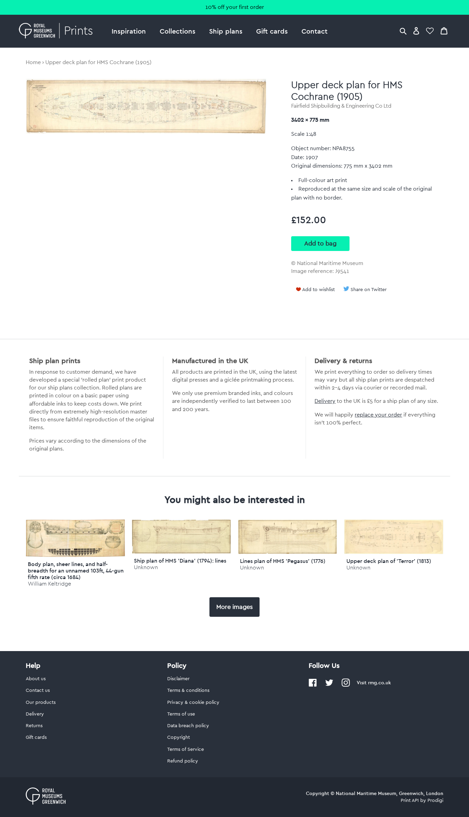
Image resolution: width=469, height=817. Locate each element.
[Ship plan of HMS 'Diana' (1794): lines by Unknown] (181, 552)
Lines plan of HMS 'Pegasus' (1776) (282, 560)
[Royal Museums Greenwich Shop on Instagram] (346, 685)
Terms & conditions (188, 690)
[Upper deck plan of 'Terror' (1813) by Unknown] (393, 552)
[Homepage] (57, 31)
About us (36, 678)
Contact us (38, 690)
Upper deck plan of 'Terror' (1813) (388, 560)
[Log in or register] (416, 31)
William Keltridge (49, 583)
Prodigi (435, 800)
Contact (314, 31)
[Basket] (444, 31)
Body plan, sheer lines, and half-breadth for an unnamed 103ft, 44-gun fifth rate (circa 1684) (76, 570)
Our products (41, 702)
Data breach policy (188, 725)
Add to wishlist (318, 289)
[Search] (403, 31)
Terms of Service (185, 749)
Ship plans (225, 31)
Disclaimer (178, 678)
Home (33, 62)
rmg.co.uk (379, 683)
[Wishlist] (429, 31)
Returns (34, 725)
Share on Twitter (369, 289)
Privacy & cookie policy (193, 702)
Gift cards (272, 31)
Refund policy (182, 761)
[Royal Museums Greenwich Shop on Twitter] (329, 685)
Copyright (178, 737)
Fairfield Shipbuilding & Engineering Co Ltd (341, 106)
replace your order (378, 415)
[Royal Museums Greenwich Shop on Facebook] (313, 685)
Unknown (146, 567)
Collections (177, 31)
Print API (410, 800)
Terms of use (181, 714)
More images (234, 607)
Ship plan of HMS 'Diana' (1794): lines (180, 560)
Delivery (324, 401)
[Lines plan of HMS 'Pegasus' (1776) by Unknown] (287, 552)
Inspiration (129, 31)
